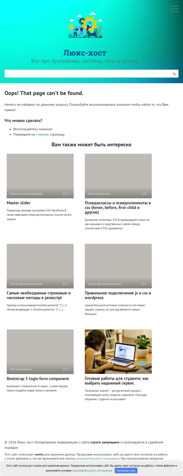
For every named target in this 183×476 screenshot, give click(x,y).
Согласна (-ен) (126, 470)
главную (42, 134)
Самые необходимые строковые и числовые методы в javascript (39, 295)
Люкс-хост (84, 52)
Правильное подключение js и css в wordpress (118, 295)
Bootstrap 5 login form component (38, 378)
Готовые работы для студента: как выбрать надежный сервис (116, 381)
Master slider (19, 202)
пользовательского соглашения (97, 458)
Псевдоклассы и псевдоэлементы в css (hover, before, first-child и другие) (118, 207)
